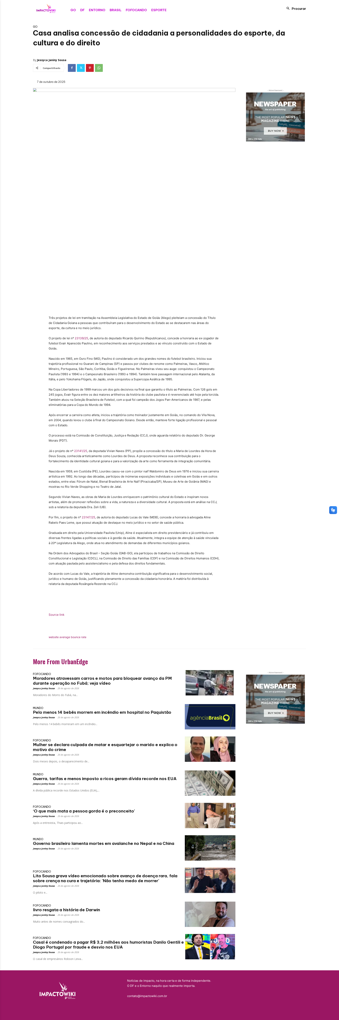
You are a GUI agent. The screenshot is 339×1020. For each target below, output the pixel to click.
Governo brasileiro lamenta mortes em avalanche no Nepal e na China (103, 843)
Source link (56, 615)
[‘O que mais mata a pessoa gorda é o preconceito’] (210, 815)
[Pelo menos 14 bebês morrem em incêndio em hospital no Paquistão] (210, 716)
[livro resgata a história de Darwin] (210, 914)
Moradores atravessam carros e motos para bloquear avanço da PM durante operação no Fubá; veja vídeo (102, 681)
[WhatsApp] (99, 68)
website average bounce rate (67, 637)
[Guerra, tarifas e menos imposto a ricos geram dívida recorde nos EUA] (210, 783)
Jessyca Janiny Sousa (51, 60)
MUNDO (38, 708)
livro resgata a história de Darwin (66, 909)
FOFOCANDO (42, 674)
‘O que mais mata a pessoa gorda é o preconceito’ (84, 811)
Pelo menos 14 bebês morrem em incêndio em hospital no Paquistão (102, 712)
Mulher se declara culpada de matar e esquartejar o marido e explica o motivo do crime (105, 747)
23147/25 (88, 517)
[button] (295, 8)
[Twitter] (81, 68)
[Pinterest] (90, 68)
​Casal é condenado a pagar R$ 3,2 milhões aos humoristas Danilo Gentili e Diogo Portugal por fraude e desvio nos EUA (108, 944)
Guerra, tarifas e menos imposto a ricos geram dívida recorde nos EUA (105, 778)
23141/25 (80, 451)
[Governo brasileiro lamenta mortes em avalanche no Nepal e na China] (210, 848)
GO (35, 26)
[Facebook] (72, 68)
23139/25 (81, 338)
